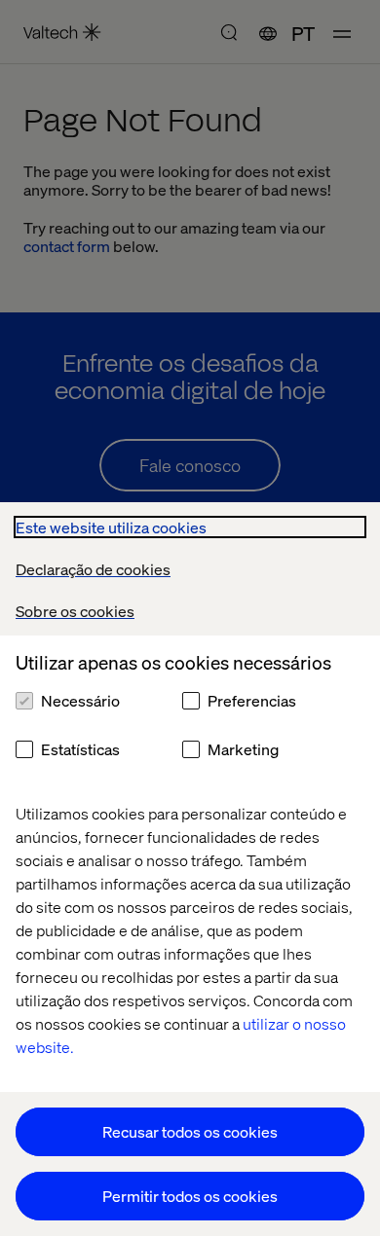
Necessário (80, 700)
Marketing (243, 749)
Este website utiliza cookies (111, 527)
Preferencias (252, 700)
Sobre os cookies (75, 610)
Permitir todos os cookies (190, 1195)
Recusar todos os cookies (190, 1131)
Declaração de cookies (93, 569)
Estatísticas (80, 749)
